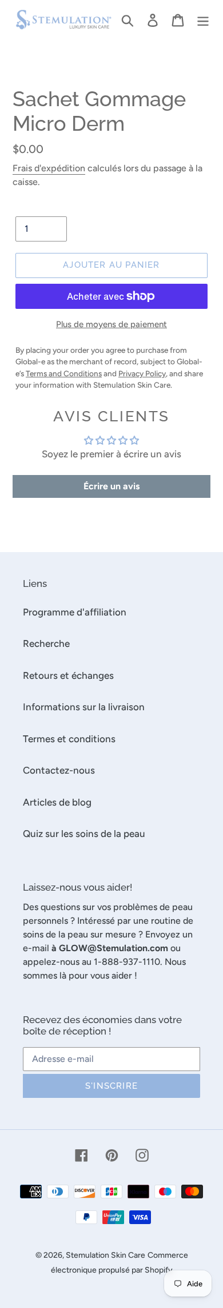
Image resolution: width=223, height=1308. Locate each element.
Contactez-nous (59, 770)
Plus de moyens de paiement (111, 324)
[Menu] (203, 20)
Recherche (46, 643)
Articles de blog (57, 802)
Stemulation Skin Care (105, 1255)
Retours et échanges (68, 675)
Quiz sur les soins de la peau (84, 833)
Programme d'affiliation (74, 612)
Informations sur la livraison (84, 707)
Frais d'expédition (49, 168)
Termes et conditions (69, 738)
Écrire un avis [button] (111, 486)
